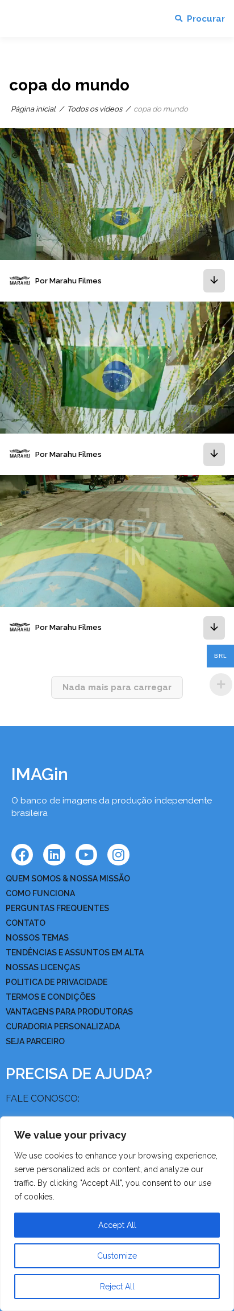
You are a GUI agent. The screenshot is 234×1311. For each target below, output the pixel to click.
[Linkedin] (54, 854)
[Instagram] (118, 854)
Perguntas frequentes (57, 908)
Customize (117, 1255)
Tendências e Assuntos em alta (75, 952)
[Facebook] (22, 854)
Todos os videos (94, 109)
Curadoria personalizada (63, 1026)
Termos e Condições (50, 996)
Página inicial (33, 109)
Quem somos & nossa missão (68, 878)
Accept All (117, 1225)
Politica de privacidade (56, 982)
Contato (25, 922)
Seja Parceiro (35, 1041)
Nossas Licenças (43, 967)
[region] (117, 1213)
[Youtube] (86, 854)
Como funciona (40, 893)
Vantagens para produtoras (69, 1011)
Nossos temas (37, 937)
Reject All (117, 1286)
